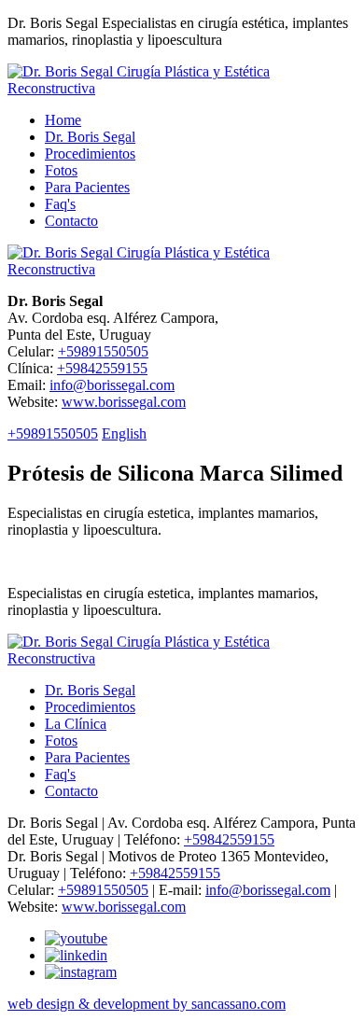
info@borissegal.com (112, 385)
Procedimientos (90, 153)
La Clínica (75, 724)
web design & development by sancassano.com (146, 1004)
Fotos (61, 170)
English (124, 433)
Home (63, 120)
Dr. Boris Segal (90, 137)
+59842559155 (102, 368)
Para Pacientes (87, 187)
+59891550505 (103, 351)
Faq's (60, 204)
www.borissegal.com (124, 402)
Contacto (71, 221)
